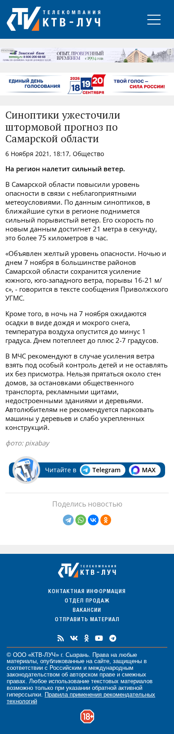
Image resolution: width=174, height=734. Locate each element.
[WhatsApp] (80, 520)
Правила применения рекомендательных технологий (81, 698)
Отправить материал (87, 620)
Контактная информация (87, 592)
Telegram (106, 470)
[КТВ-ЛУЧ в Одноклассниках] (86, 638)
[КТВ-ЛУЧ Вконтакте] (74, 638)
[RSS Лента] (61, 638)
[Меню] (154, 19)
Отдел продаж (87, 601)
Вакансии (87, 611)
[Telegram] (68, 520)
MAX (149, 470)
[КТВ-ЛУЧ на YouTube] (99, 638)
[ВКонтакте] (93, 520)
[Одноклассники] (105, 520)
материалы (22, 661)
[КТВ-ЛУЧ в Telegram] (112, 638)
